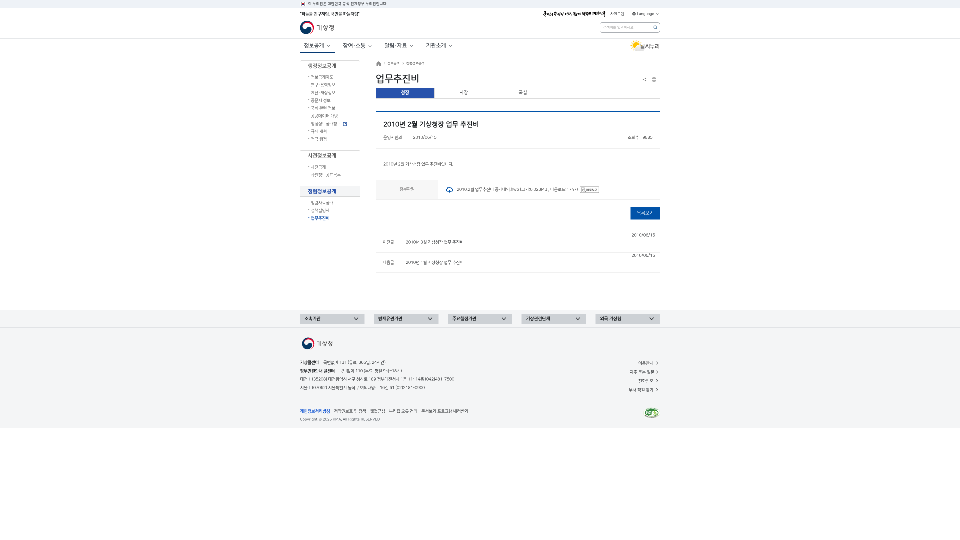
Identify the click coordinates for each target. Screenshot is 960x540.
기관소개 (436, 45)
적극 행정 (319, 139)
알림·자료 (395, 45)
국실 (522, 92)
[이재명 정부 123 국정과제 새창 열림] (574, 14)
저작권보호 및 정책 (350, 411)
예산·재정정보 (323, 92)
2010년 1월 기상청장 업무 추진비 (530, 259)
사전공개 (318, 167)
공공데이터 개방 (324, 116)
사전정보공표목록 (326, 175)
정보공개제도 (322, 77)
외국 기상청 (610, 318)
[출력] (654, 79)
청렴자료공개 (322, 202)
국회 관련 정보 (323, 108)
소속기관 (312, 318)
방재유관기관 (390, 318)
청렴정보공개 (415, 63)
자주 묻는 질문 (642, 372)
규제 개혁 (319, 131)
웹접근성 (377, 411)
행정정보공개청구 (326, 124)
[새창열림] (645, 46)
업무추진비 (320, 218)
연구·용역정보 (323, 85)
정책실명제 (320, 210)
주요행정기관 (464, 318)
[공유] (644, 79)
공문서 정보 (320, 100)
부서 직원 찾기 (641, 390)
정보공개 (314, 45)
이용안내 (646, 363)
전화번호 (646, 381)
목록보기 (645, 213)
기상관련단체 (538, 318)
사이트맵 (617, 14)
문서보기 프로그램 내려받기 (444, 411)
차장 (464, 92)
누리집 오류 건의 (403, 411)
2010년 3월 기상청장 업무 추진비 (530, 238)
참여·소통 (354, 45)
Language (645, 14)
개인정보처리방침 (315, 411)
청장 (405, 92)
